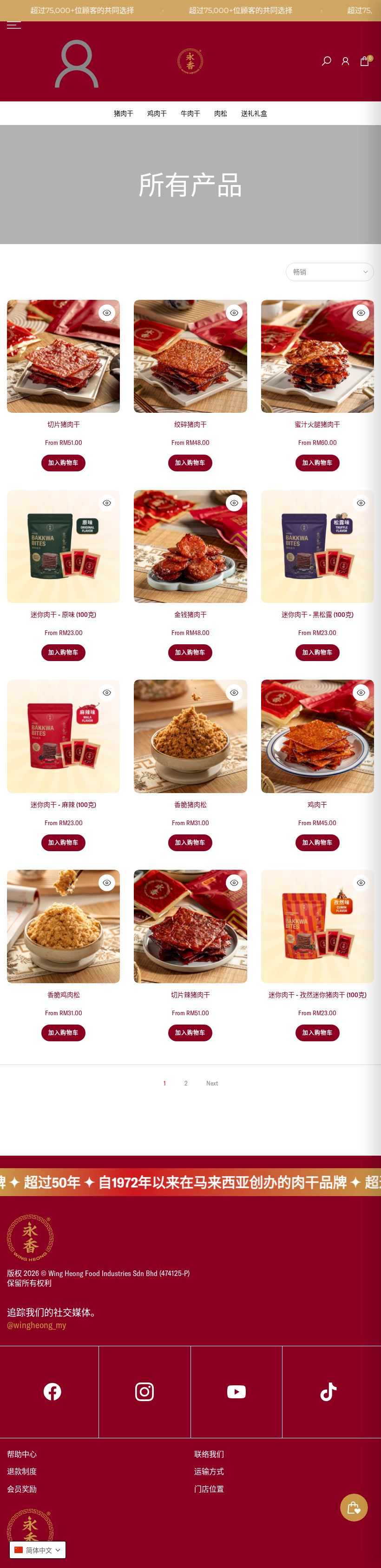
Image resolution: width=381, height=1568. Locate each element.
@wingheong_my (36, 1324)
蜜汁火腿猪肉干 (317, 424)
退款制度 (22, 1471)
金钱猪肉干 (190, 614)
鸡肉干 (157, 113)
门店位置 (209, 1489)
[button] (38, 1550)
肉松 (220, 113)
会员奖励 (22, 1489)
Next (212, 1083)
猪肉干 (123, 113)
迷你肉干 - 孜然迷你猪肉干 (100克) (318, 995)
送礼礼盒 (254, 113)
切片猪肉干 (63, 424)
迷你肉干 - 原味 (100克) (63, 614)
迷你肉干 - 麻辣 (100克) (63, 805)
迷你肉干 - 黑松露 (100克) (318, 614)
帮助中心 (22, 1454)
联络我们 (209, 1454)
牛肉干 (190, 113)
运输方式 (209, 1471)
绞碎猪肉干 (190, 424)
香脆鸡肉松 (63, 995)
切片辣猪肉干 (190, 995)
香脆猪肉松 (190, 805)
